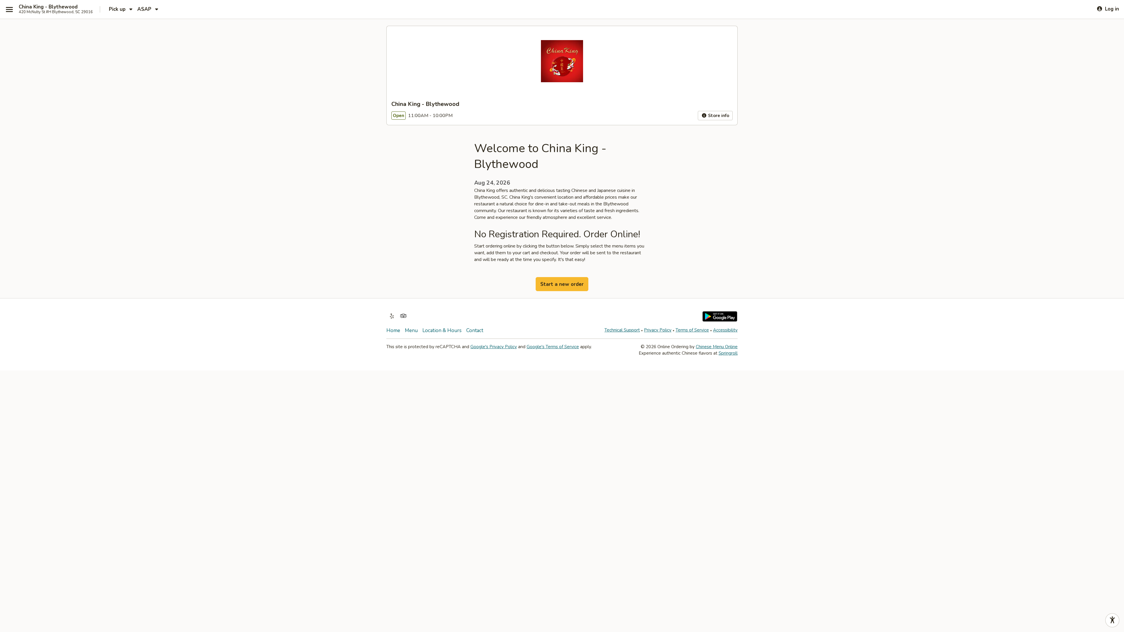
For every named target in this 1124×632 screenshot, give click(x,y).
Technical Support (622, 330)
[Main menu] (9, 9)
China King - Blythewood (48, 7)
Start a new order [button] (562, 284)
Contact (474, 330)
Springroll (728, 353)
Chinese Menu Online (717, 347)
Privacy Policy (657, 330)
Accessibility (725, 330)
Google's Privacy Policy (493, 347)
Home (393, 330)
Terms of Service (692, 330)
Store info (718, 115)
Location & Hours (442, 330)
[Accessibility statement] (1112, 620)
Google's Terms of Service (553, 347)
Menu (411, 330)
